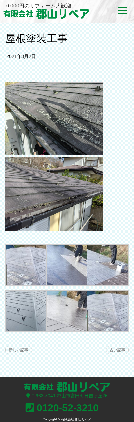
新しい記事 (18, 350)
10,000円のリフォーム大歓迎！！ (42, 5)
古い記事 (117, 350)
